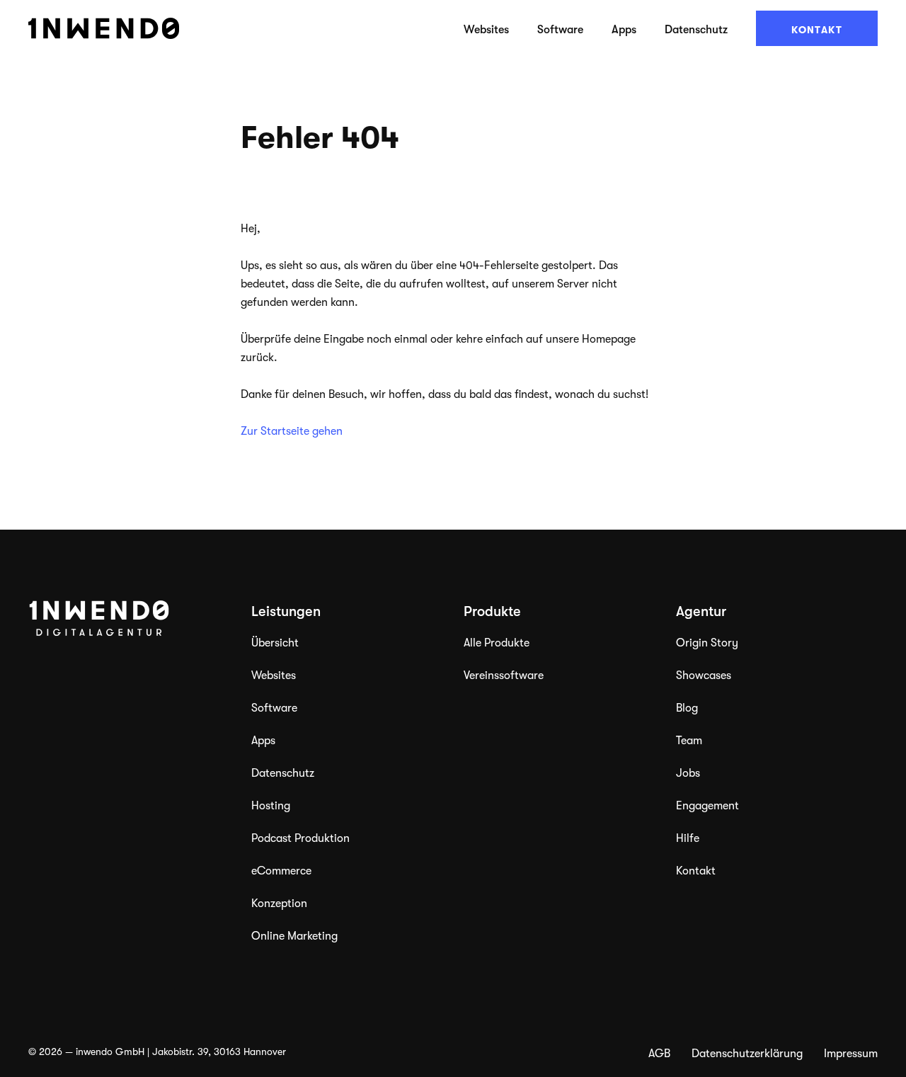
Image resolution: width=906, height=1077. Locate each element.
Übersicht (275, 643)
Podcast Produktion (300, 838)
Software (560, 29)
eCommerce (281, 871)
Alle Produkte (496, 643)
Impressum (851, 1053)
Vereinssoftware (504, 675)
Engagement (707, 805)
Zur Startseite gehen (292, 431)
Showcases (703, 675)
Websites (486, 29)
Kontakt (816, 29)
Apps (624, 29)
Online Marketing (294, 936)
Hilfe (687, 838)
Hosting (270, 805)
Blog (687, 708)
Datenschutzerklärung (747, 1053)
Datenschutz (696, 29)
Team (689, 740)
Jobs (688, 773)
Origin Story (707, 643)
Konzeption (279, 903)
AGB (659, 1053)
